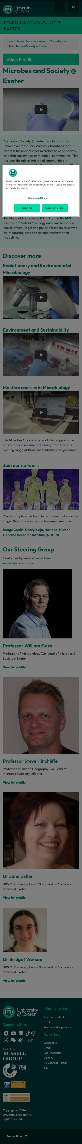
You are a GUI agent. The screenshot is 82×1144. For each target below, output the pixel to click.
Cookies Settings (37, 198)
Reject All (27, 207)
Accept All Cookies (55, 207)
